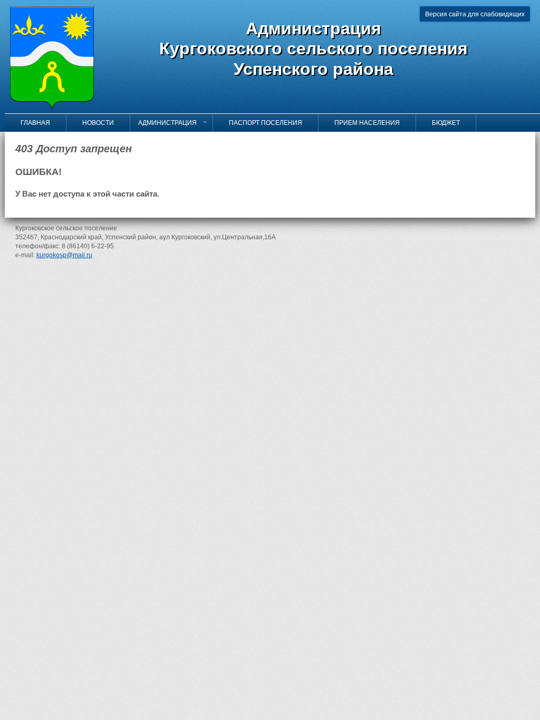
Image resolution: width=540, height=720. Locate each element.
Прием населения (363, 123)
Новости (94, 123)
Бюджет (442, 123)
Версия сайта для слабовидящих (475, 14)
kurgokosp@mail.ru (64, 255)
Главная (31, 123)
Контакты (33, 140)
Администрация (167, 123)
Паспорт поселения (261, 123)
